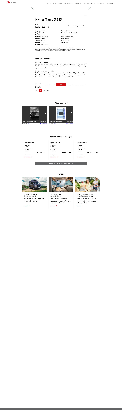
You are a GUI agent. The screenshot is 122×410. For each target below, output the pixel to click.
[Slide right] (89, 8)
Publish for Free (43, 123)
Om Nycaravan (68, 3)
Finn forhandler (89, 3)
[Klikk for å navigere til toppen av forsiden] (11, 3)
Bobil (49, 3)
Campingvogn (57, 3)
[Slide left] (32, 8)
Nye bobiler (101, 3)
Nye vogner (111, 3)
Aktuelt (78, 3)
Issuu (29, 123)
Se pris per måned (78, 26)
